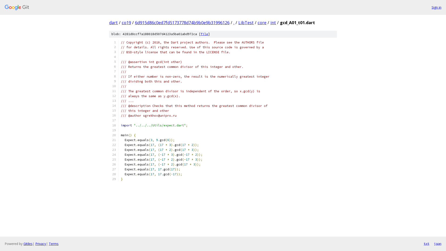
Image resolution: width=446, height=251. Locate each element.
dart (113, 22)
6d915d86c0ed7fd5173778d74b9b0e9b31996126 (182, 22)
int (273, 22)
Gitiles (28, 243)
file (204, 34)
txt (426, 243)
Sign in (436, 7)
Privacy (40, 243)
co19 (126, 22)
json (437, 243)
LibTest (246, 22)
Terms (54, 243)
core (262, 22)
